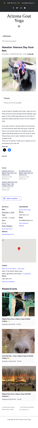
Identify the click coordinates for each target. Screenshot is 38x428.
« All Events (6, 36)
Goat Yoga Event (7, 229)
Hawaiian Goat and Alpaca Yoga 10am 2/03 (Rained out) (9, 173)
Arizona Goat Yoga (19, 18)
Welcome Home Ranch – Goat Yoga (13, 269)
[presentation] (18, 304)
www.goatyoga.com (8, 234)
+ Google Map (26, 274)
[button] (19, 26)
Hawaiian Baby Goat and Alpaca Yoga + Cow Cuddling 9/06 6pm (9, 184)
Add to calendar (12, 198)
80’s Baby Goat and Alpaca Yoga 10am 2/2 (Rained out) (26, 173)
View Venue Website (8, 282)
